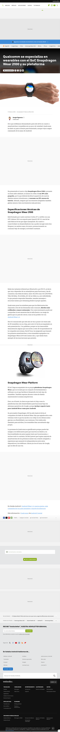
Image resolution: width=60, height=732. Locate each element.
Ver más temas (8, 669)
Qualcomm (24, 513)
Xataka (5, 689)
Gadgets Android (24, 517)
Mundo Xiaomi (7, 698)
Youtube (54, 5)
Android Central (36, 513)
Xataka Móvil (7, 691)
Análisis (24, 656)
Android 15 (40, 620)
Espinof (27, 691)
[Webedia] (56, 1)
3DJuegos (16, 689)
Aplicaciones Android (46, 656)
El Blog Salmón (17, 704)
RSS (22, 642)
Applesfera (6, 693)
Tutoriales (6, 659)
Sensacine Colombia (27, 720)
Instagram (52, 5)
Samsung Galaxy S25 (19, 620)
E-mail (23, 70)
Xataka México (7, 718)
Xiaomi (42, 662)
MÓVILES (14, 5)
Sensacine (27, 689)
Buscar (54, 675)
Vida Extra (16, 691)
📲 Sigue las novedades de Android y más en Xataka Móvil (29, 42)
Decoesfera (6, 706)
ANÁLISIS (7, 5)
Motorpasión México (50, 718)
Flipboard (49, 5)
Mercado (43, 659)
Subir (52, 682)
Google (24, 662)
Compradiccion (7, 708)
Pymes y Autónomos (17, 706)
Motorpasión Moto (51, 691)
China (21, 46)
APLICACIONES (22, 5)
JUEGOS (30, 5)
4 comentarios (9, 70)
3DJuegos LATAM (18, 718)
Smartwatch (44, 517)
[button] (18, 117)
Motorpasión (50, 689)
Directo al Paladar (40, 689)
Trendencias (7, 704)
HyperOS (7, 46)
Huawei (5, 662)
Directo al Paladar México (40, 718)
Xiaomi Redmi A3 (31, 620)
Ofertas (39, 46)
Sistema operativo (27, 659)
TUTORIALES (37, 5)
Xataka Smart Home (8, 695)
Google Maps (14, 46)
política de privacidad (24, 634)
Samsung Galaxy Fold (30, 46)
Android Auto (25, 665)
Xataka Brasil (7, 720)
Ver (31, 559)
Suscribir (29, 631)
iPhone (45, 46)
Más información (10, 730)
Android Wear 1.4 (14, 317)
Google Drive (52, 46)
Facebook (15, 70)
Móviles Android (8, 656)
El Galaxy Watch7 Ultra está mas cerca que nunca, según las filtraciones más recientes (33, 616)
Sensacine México (29, 718)
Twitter (57, 5)
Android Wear (34, 517)
